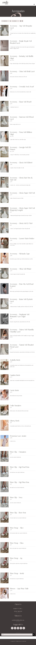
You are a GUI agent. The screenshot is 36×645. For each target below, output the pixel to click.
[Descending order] (10, 21)
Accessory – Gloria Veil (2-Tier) (21, 223)
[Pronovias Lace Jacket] (4, 441)
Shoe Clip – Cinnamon (18, 452)
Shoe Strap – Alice (16, 528)
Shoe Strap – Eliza (16, 543)
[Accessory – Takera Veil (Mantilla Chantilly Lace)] (4, 334)
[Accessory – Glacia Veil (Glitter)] (4, 167)
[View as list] (22, 21)
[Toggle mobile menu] (34, 4)
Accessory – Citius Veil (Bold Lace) (22, 71)
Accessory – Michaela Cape (20, 254)
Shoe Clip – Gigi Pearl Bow (19, 467)
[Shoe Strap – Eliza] (4, 547)
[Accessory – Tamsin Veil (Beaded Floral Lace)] (4, 349)
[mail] (21, 628)
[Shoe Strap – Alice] (4, 532)
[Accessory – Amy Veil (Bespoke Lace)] (4, 30)
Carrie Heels (14, 390)
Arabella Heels (15, 360)
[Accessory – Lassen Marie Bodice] (4, 243)
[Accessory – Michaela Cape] (4, 258)
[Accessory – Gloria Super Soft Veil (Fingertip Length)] (4, 212)
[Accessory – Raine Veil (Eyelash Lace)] (4, 303)
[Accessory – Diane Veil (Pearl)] (4, 106)
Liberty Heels (14, 421)
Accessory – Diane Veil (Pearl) (20, 102)
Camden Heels (15, 375)
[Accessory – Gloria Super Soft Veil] (4, 197)
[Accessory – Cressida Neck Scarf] (4, 91)
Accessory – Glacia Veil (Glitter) (21, 163)
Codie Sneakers (15, 406)
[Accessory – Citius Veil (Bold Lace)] (4, 76)
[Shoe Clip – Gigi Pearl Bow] (4, 471)
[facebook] (12, 628)
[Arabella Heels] (4, 364)
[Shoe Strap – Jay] (4, 562)
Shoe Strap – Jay (16, 558)
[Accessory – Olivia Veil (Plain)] (4, 273)
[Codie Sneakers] (4, 410)
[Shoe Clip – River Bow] (4, 517)
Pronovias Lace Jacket (18, 436)
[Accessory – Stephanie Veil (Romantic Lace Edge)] (4, 319)
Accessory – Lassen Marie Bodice (22, 238)
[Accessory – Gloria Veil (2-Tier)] (4, 227)
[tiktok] (15, 628)
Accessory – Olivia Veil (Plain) (20, 269)
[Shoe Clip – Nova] (4, 502)
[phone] (24, 628)
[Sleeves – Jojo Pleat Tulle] (4, 593)
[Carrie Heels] (4, 395)
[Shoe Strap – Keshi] (4, 578)
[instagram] (18, 628)
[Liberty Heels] (4, 425)
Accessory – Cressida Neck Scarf (22, 87)
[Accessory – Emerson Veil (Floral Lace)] (4, 121)
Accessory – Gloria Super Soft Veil (22, 193)
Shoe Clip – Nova (16, 497)
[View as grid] (20, 21)
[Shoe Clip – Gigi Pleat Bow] (4, 486)
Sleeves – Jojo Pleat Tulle (19, 589)
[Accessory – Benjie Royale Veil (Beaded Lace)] (4, 45)
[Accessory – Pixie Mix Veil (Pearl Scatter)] (4, 288)
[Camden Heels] (4, 379)
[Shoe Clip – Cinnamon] (4, 456)
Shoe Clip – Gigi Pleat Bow (19, 482)
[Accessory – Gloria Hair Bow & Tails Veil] (4, 182)
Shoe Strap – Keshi (17, 573)
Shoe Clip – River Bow (18, 513)
